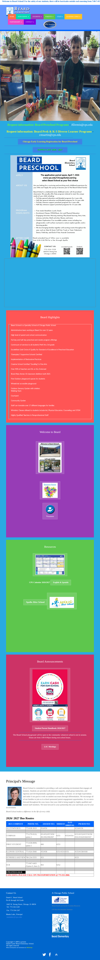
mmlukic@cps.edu (14, 917)
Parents (48, 16)
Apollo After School (35, 602)
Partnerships (15, 22)
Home (12, 16)
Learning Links (72, 16)
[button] (49, 131)
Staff (59, 16)
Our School (23, 16)
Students (36, 16)
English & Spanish (60, 582)
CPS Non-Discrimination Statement (62, 909)
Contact (29, 22)
